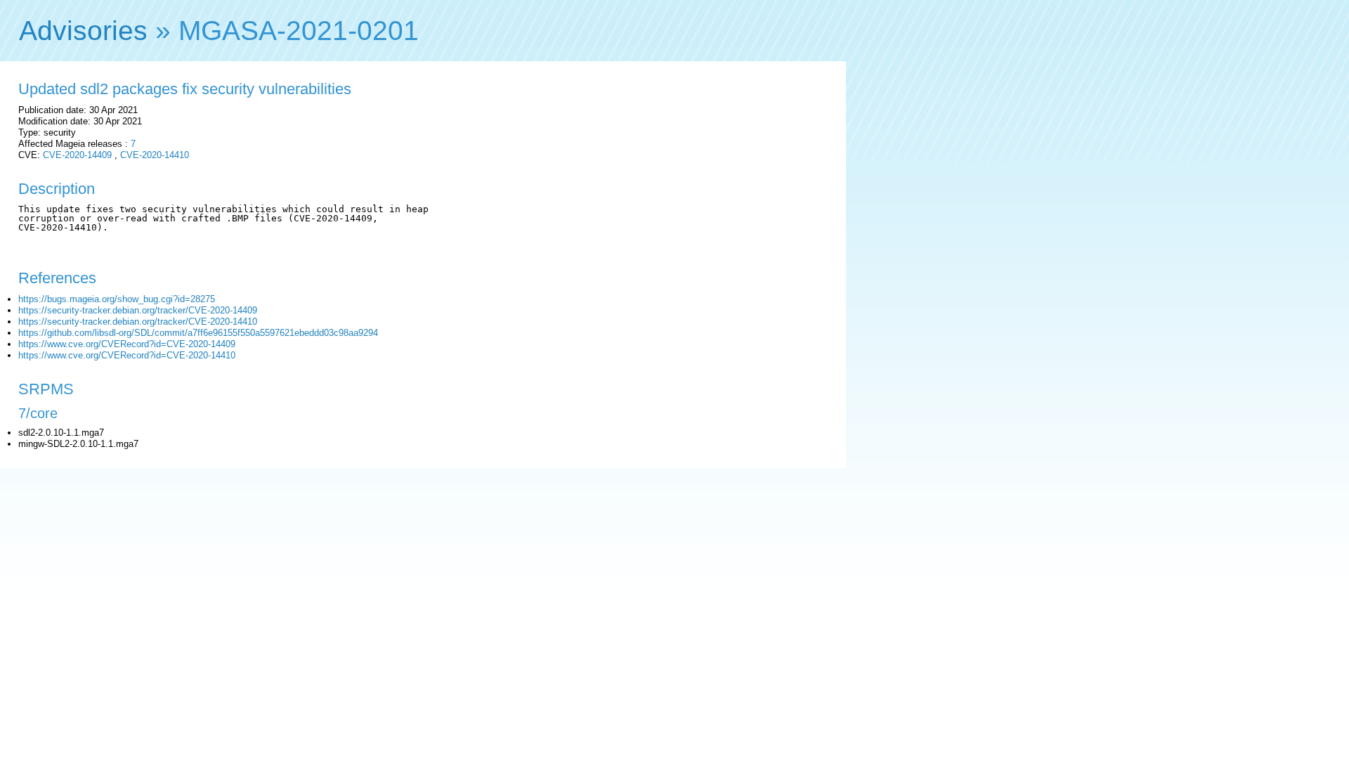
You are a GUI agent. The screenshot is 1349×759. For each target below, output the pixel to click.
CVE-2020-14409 (77, 155)
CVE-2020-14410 (154, 155)
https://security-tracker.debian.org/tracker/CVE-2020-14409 (137, 310)
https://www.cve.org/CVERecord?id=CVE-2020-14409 (126, 344)
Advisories (83, 30)
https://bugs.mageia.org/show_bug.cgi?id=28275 (116, 299)
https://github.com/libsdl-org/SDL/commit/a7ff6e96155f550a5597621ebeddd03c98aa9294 (198, 332)
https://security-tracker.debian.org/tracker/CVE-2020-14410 (137, 321)
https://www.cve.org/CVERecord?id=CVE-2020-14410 (126, 355)
